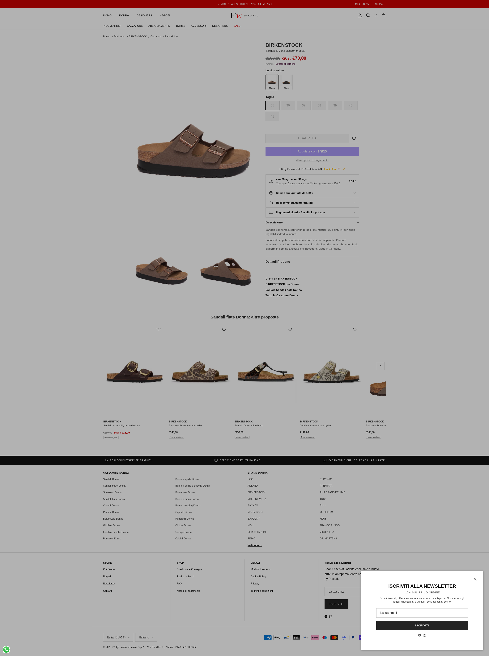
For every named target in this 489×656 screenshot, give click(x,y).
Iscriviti (422, 625)
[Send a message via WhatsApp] (6, 649)
